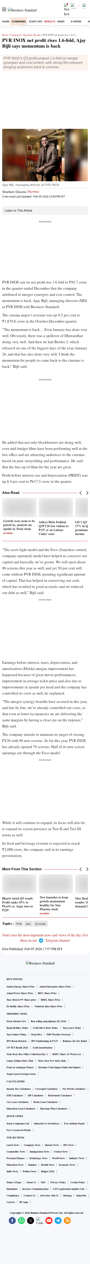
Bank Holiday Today (17, 1027)
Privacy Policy (58, 1182)
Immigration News (39, 1151)
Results (49, 21)
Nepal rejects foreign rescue (21, 1073)
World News (58, 1158)
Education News (15, 1164)
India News (12, 1171)
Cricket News (61, 1151)
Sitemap (67, 1195)
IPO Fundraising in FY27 (44, 1041)
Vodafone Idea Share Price (48, 1006)
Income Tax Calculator (19, 1088)
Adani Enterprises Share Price (55, 986)
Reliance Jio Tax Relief (75, 1041)
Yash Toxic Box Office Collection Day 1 (27, 1054)
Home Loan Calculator (45, 1102)
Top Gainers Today (17, 1034)
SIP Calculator (35, 1095)
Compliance (13, 1195)
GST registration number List (68, 1188)
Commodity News (16, 1151)
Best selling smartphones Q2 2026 (48, 1021)
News (60, 21)
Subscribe (81, 1195)
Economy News (67, 1164)
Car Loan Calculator (18, 1102)
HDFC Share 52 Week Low (66, 1054)
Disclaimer (12, 1188)
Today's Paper (14, 1182)
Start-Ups (35, 21)
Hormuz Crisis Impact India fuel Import (59, 1067)
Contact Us (29, 1195)
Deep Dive (36, 1034)
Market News (52, 1145)
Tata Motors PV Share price (21, 999)
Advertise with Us (49, 1195)
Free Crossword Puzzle (19, 1130)
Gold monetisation (42, 1047)
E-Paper (76, 21)
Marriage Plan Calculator (54, 1108)
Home (5, 21)
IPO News (68, 1145)
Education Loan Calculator (21, 1108)
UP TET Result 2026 (17, 1047)
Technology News (38, 1158)
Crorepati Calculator (46, 1088)
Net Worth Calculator (74, 1088)
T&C (43, 1182)
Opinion (32, 1164)
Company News (32, 1145)
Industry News (76, 1158)
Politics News (29, 1171)
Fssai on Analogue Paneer (20, 1067)
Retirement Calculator (60, 1095)
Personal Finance (16, 1158)
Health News (47, 1164)
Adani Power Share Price (20, 993)
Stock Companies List (18, 1123)
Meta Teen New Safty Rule (52, 1060)
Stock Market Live (16, 1021)
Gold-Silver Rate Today (45, 1027)
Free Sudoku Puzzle (74, 1123)
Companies (19, 21)
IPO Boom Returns (17, 1041)
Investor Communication (35, 1188)
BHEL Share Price (50, 999)
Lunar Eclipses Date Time (20, 1060)
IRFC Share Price (47, 993)
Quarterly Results (32, 34)
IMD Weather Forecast (59, 1034)
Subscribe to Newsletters (46, 1123)
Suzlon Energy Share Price (21, 986)
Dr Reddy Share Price (18, 1006)
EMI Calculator (15, 1095)
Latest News (13, 1145)
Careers (11, 1202)
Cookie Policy (78, 1182)
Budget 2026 (47, 1171)
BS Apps (23, 1202)
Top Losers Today (72, 1027)
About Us (31, 1182)
